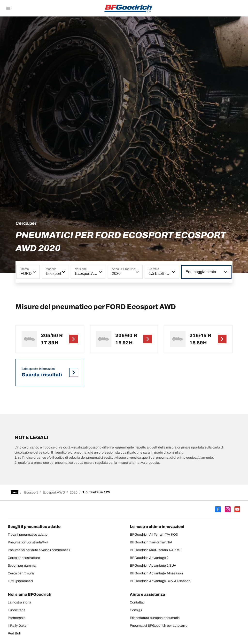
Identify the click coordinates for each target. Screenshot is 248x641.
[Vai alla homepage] (128, 8)
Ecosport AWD (54, 492)
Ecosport (31, 492)
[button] (34, 271)
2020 (74, 492)
